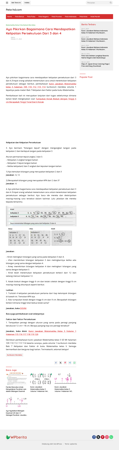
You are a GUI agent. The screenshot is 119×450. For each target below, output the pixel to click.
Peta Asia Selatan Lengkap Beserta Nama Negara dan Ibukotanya (95, 57)
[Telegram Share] (70, 362)
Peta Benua (19, 17)
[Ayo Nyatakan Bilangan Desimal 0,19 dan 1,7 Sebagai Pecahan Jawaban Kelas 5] (17, 402)
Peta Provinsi (57, 17)
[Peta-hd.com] (16, 437)
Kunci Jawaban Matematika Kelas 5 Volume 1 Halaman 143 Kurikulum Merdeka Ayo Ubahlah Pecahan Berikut (64, 389)
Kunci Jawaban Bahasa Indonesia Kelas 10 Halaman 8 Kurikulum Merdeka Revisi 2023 (94, 32)
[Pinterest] (102, 437)
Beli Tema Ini (16, 3)
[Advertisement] (41, 57)
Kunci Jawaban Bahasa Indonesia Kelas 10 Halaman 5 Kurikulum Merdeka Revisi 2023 (94, 40)
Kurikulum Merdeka (14, 355)
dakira (13, 37)
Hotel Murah (95, 17)
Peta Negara (43, 17)
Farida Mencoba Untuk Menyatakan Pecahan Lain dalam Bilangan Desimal (16, 389)
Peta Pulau (31, 17)
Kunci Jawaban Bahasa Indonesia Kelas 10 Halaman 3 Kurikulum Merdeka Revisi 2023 (94, 48)
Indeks (27, 3)
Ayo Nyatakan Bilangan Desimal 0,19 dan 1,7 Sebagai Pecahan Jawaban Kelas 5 (16, 413)
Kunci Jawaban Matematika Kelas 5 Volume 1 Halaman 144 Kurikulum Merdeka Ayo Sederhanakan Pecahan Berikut (39, 389)
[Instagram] (107, 437)
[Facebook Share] (56, 362)
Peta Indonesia (70, 17)
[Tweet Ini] (60, 362)
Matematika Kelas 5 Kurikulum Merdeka (20, 25)
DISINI (23, 308)
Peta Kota (83, 17)
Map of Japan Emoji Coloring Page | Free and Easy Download (95, 65)
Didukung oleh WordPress (52, 444)
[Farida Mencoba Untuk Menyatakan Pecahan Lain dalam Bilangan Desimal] (17, 379)
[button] (110, 2)
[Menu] (7, 3)
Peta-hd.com (14, 9)
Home (9, 17)
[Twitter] (98, 437)
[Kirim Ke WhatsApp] (74, 362)
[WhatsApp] (111, 437)
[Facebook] (94, 437)
